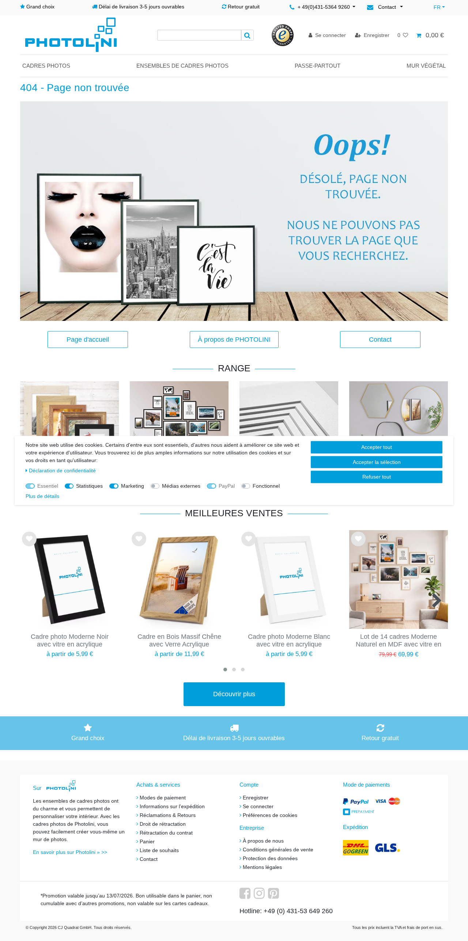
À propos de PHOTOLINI (234, 339)
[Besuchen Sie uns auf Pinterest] (274, 896)
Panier (147, 841)
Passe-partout (317, 66)
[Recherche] (247, 35)
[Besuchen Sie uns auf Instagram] (260, 896)
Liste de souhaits (29, 545)
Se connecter (258, 806)
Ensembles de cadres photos (182, 66)
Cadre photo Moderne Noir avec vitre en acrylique (70, 640)
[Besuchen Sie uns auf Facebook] (245, 896)
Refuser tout (376, 477)
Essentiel (47, 486)
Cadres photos (46, 66)
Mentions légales (262, 867)
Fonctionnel (266, 486)
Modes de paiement (163, 798)
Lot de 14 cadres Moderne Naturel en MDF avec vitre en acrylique (398, 641)
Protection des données (270, 858)
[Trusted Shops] (283, 35)
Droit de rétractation (163, 824)
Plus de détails (42, 496)
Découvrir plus (234, 694)
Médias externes (181, 486)
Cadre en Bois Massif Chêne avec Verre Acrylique (179, 640)
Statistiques (89, 486)
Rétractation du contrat (166, 833)
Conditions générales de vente (278, 849)
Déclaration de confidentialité (62, 470)
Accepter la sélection (377, 462)
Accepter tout (376, 447)
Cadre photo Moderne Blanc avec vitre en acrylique (289, 640)
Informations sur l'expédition (172, 806)
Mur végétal (426, 66)
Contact (380, 339)
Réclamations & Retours (168, 815)
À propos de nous (263, 841)
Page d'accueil (88, 339)
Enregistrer (255, 798)
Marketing (132, 486)
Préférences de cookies (270, 815)
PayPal (227, 486)
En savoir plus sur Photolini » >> (70, 852)
